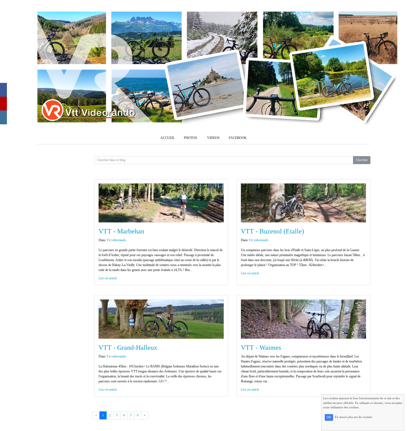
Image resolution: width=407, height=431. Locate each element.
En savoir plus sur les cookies (353, 417)
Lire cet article (108, 278)
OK (329, 417)
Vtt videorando (116, 240)
